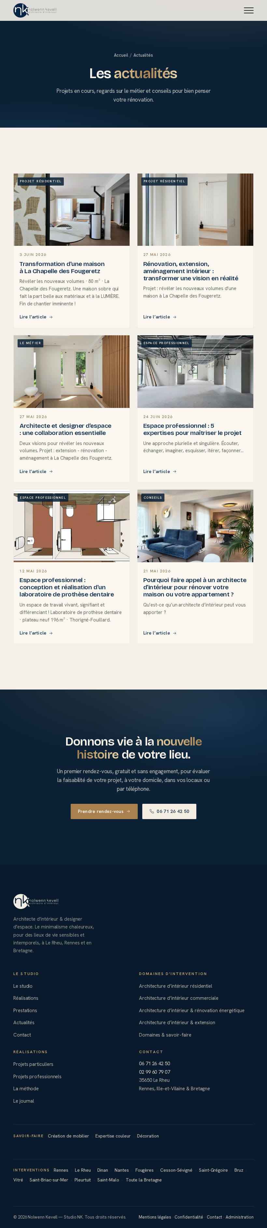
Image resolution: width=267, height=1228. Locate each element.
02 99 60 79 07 (154, 1072)
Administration (240, 1217)
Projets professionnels (37, 1076)
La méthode (26, 1088)
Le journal (23, 1101)
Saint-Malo (108, 1180)
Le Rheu (83, 1170)
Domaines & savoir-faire (165, 1035)
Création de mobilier (68, 1136)
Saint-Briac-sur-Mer (49, 1180)
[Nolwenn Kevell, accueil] (34, 10)
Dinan (102, 1170)
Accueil (121, 55)
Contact (22, 1035)
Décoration (148, 1136)
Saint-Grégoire (213, 1170)
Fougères (144, 1170)
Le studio (23, 986)
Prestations (25, 1010)
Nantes (122, 1170)
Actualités (24, 1022)
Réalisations (25, 998)
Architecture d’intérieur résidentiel (175, 986)
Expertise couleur (113, 1136)
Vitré (18, 1180)
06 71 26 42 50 (173, 811)
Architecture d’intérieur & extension (177, 1022)
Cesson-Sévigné (176, 1170)
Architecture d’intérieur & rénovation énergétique (192, 1010)
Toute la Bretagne (144, 1180)
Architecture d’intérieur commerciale (178, 998)
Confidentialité (189, 1217)
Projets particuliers (33, 1064)
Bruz (238, 1170)
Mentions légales (155, 1217)
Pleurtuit (83, 1180)
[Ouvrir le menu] (249, 10)
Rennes (61, 1170)
